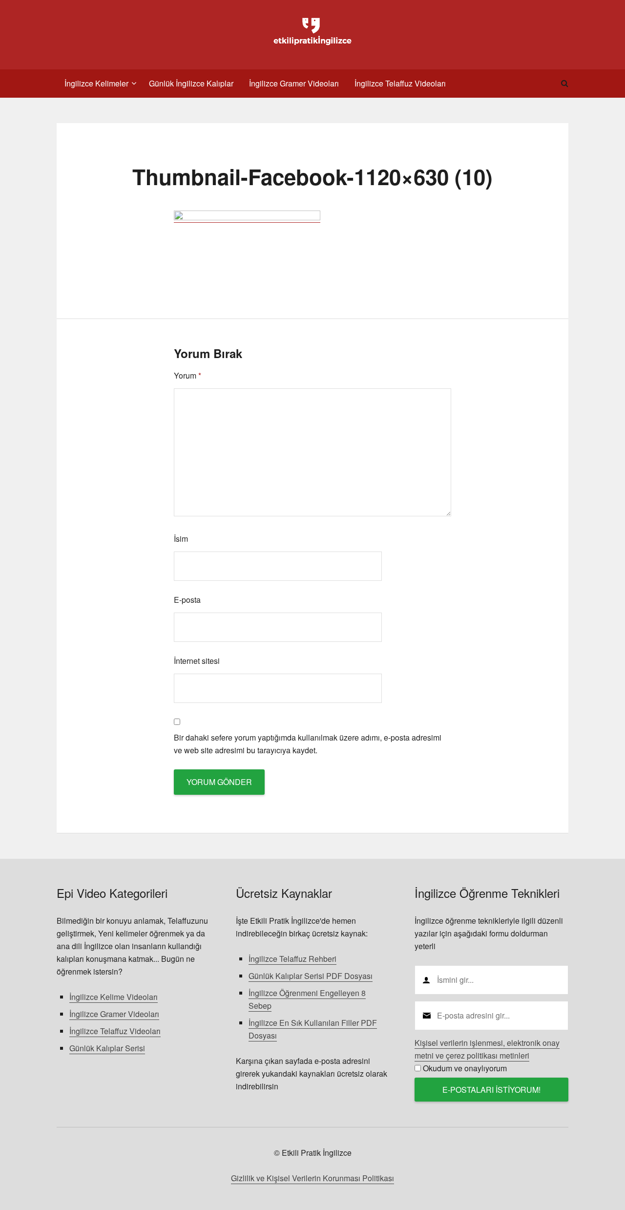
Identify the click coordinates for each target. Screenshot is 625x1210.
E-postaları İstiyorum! (491, 1089)
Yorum (187, 375)
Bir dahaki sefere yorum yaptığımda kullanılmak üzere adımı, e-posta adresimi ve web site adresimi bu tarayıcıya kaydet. (307, 744)
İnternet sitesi (197, 660)
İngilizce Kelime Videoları (113, 996)
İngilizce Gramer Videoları (114, 1013)
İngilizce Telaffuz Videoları (115, 1031)
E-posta (187, 599)
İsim (181, 538)
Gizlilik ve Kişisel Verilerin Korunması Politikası (312, 1178)
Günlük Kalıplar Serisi (107, 1048)
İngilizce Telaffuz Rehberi (292, 958)
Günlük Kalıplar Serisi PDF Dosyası (311, 975)
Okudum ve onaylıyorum (465, 1068)
